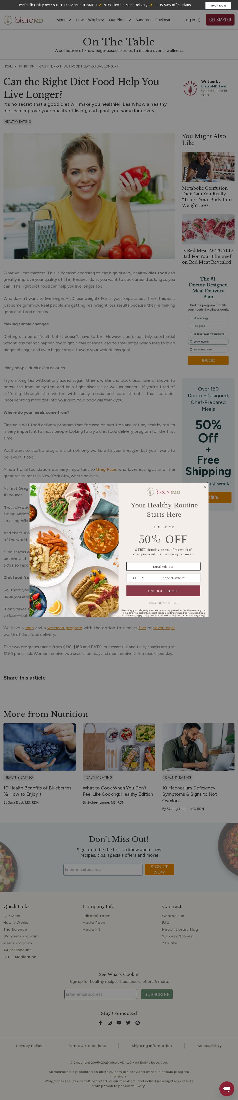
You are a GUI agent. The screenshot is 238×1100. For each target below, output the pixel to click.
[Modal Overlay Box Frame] (119, 5)
